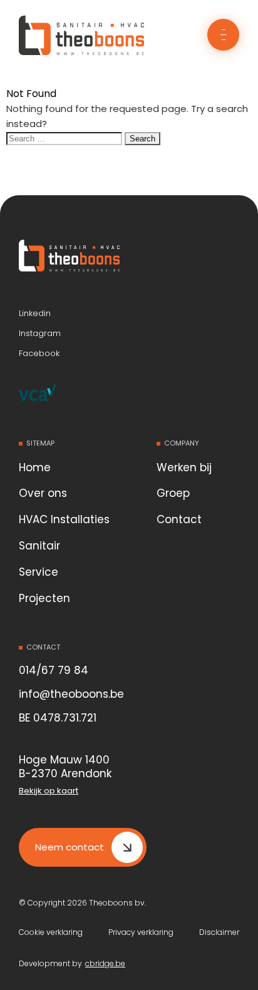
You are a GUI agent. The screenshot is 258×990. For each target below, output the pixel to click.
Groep (173, 493)
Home (35, 467)
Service (38, 571)
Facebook (39, 353)
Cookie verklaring (51, 932)
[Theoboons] (81, 55)
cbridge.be (105, 964)
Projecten (44, 598)
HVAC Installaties (64, 519)
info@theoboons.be (71, 694)
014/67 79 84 (53, 670)
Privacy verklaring (140, 932)
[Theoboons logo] (91, 257)
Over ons (43, 493)
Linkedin (35, 313)
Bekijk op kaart (48, 791)
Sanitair (39, 545)
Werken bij (184, 467)
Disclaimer (219, 932)
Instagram (40, 333)
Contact (179, 519)
